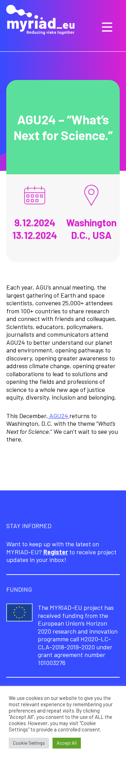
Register (55, 552)
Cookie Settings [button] (29, 743)
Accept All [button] (67, 743)
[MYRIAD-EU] (40, 20)
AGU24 (58, 415)
